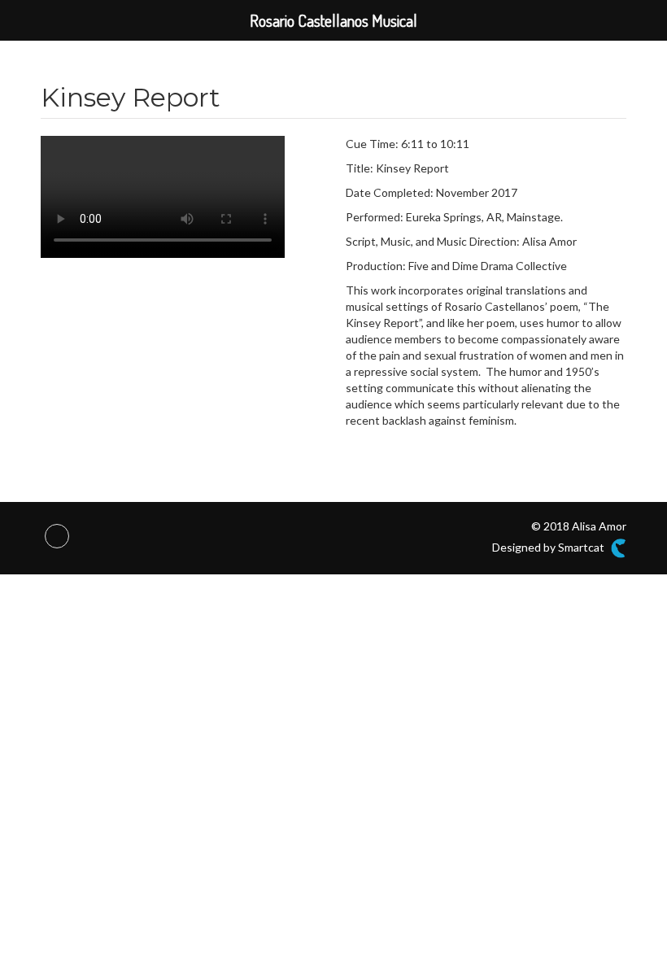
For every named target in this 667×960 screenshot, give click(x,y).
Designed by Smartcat (549, 547)
